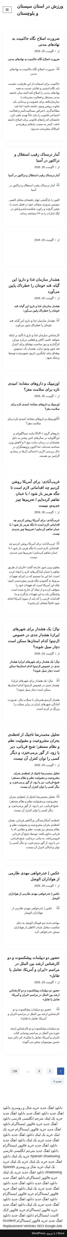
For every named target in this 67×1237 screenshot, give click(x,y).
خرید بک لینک (53, 1118)
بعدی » (57, 1081)
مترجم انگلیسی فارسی (27, 1118)
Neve (61, 1233)
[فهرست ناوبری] (7, 10)
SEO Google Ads (49, 1226)
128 (14, 1071)
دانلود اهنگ (17, 1188)
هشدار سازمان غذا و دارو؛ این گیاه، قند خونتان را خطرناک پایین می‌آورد (34, 285)
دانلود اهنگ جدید (51, 1108)
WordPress (39, 1233)
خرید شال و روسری (25, 1108)
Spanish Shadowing (45, 1156)
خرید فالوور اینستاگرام (26, 1124)
